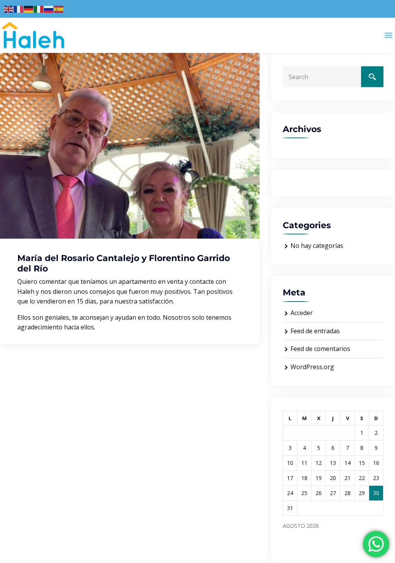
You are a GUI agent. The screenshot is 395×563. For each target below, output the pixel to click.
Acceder (301, 313)
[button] (388, 35)
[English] (9, 8)
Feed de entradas (315, 331)
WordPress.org (312, 367)
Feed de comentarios (320, 348)
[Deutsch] (29, 8)
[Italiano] (39, 8)
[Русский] (49, 8)
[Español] (59, 8)
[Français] (19, 8)
